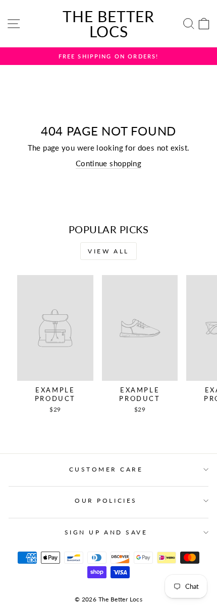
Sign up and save (106, 532)
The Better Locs (108, 24)
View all (108, 251)
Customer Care (106, 469)
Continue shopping (108, 163)
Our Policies (106, 500)
